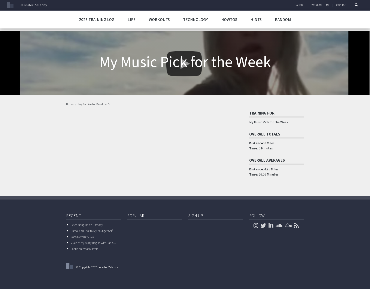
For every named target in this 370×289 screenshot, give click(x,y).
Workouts (159, 20)
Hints (256, 20)
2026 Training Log (96, 20)
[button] (356, 4)
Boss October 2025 (82, 237)
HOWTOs (229, 20)
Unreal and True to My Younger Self (91, 231)
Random (283, 20)
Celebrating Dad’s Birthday (86, 225)
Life (132, 20)
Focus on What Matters (84, 249)
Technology (195, 20)
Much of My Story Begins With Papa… (93, 243)
